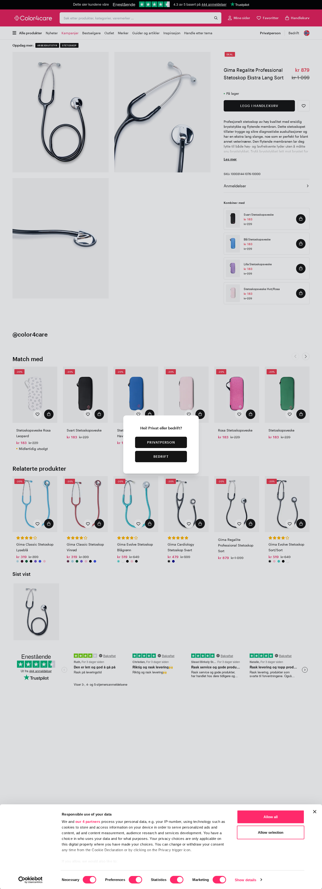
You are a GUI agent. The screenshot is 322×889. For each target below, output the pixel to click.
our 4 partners (87, 822)
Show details (245, 880)
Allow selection (271, 832)
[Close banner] (314, 811)
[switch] (135, 880)
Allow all (271, 817)
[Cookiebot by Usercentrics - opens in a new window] (30, 879)
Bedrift (161, 456)
